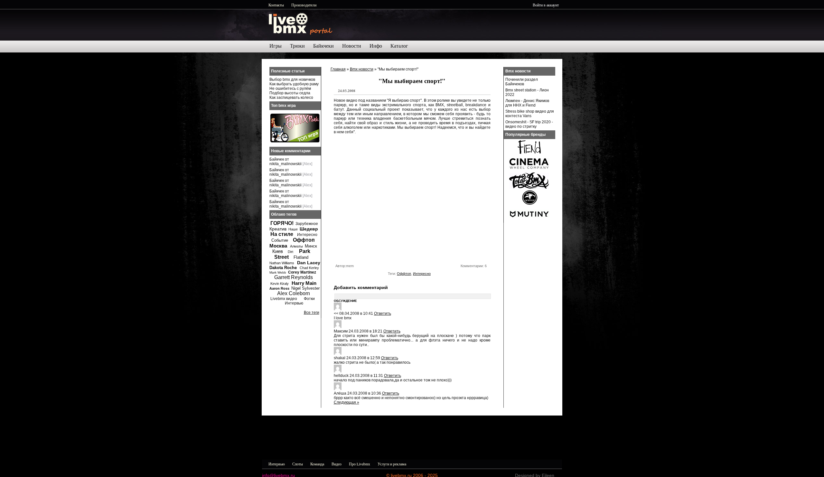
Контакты (276, 4)
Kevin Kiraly (279, 283)
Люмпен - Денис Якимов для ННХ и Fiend (527, 103)
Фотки (309, 298)
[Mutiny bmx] (529, 221)
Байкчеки (323, 46)
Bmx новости (361, 69)
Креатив (277, 228)
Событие (279, 240)
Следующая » (346, 402)
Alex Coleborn (293, 293)
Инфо (376, 46)
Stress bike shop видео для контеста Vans (529, 113)
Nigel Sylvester (305, 288)
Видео (337, 463)
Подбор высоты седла (289, 93)
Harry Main (304, 283)
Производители (303, 4)
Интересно (422, 274)
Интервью (294, 303)
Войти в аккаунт (546, 4)
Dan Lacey (308, 262)
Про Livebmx (359, 463)
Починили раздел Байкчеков (521, 81)
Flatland (301, 257)
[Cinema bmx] (529, 170)
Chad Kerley (309, 268)
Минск (311, 246)
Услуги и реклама (392, 463)
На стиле (281, 234)
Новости (351, 46)
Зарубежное (306, 223)
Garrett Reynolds (293, 277)
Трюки (297, 46)
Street (281, 257)
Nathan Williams (281, 263)
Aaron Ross (279, 288)
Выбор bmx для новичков (292, 79)
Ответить (382, 313)
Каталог (399, 46)
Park (304, 251)
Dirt (290, 252)
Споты (297, 463)
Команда (317, 463)
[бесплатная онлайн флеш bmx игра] (295, 141)
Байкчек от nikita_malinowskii (285, 161)
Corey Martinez (302, 272)
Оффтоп (404, 274)
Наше (293, 229)
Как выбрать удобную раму (294, 84)
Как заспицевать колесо (291, 97)
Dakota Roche (283, 267)
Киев (277, 251)
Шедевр (309, 228)
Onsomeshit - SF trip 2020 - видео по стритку (529, 124)
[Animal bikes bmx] (529, 204)
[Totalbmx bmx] (529, 187)
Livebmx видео (283, 298)
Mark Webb (277, 272)
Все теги (311, 312)
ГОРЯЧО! (282, 223)
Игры (275, 46)
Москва (278, 245)
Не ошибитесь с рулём (290, 88)
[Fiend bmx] (529, 154)
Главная (338, 69)
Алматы (296, 246)
